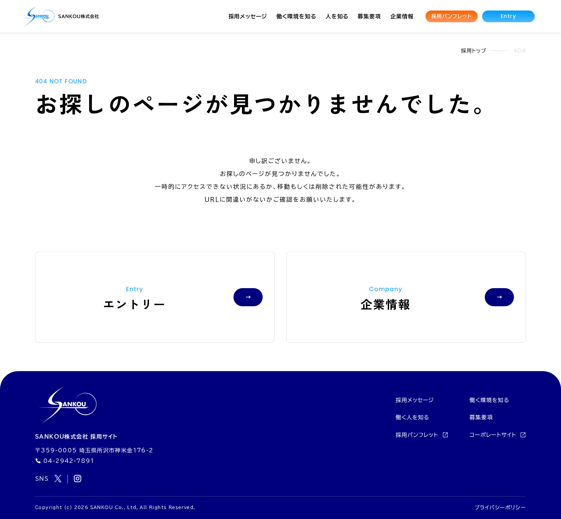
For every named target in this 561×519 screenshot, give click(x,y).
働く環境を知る (296, 16)
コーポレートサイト (494, 434)
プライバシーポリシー (500, 507)
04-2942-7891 (68, 460)
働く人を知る (413, 417)
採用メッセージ (247, 16)
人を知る (337, 16)
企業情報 (402, 16)
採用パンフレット (451, 16)
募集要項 (369, 16)
